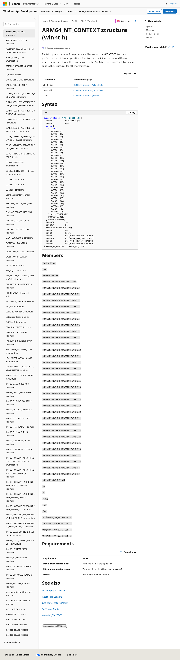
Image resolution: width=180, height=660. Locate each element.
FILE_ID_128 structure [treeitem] (16, 270)
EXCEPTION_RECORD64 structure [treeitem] (16, 258)
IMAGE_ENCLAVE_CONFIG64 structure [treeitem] (19, 411)
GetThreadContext (52, 596)
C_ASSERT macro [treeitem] (13, 74)
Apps (65, 21)
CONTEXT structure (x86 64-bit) (88, 85)
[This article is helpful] (169, 47)
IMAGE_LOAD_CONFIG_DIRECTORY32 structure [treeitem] (20, 533)
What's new (154, 11)
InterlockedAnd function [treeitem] (17, 635)
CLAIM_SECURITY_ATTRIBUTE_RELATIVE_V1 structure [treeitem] (20, 112)
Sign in (173, 3)
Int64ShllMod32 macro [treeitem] (16, 614)
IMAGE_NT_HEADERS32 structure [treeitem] (16, 551)
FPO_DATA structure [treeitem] (15, 306)
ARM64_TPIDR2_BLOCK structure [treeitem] (16, 42)
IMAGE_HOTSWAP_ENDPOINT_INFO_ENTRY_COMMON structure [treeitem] (20, 485)
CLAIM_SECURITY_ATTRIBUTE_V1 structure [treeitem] (20, 121)
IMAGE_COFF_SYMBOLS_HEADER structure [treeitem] (20, 377)
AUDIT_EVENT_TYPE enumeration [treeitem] (15, 59)
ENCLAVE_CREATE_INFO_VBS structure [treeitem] (19, 214)
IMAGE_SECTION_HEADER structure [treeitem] (18, 585)
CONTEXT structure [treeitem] (15, 179)
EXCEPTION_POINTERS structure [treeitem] (16, 245)
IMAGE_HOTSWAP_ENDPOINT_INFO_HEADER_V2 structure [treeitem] (20, 508)
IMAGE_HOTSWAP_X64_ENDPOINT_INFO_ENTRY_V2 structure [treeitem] (20, 525)
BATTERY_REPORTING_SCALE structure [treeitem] (19, 68)
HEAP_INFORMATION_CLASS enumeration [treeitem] (19, 360)
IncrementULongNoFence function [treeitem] (18, 602)
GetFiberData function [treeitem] (16, 322)
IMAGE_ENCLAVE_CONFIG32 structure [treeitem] (19, 403)
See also (150, 37)
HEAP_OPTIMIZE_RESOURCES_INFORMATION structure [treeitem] (20, 368)
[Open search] (166, 3)
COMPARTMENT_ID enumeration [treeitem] (14, 164)
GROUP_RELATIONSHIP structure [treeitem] (16, 334)
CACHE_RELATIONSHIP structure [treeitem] (16, 87)
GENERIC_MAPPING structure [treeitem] (19, 311)
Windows (55, 21)
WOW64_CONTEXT (52, 615)
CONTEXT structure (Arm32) (86, 95)
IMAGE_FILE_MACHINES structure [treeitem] (17, 434)
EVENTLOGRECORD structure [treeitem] (19, 237)
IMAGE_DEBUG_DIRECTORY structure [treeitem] (18, 394)
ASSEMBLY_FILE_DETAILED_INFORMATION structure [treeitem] (20, 50)
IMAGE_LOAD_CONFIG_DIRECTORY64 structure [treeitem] (20, 542)
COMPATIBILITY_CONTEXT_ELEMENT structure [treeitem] (20, 173)
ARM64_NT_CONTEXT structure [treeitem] (16, 33)
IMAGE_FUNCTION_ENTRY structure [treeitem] (18, 442)
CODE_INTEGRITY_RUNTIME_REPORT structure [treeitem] (20, 155)
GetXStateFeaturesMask (55, 602)
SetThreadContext (51, 609)
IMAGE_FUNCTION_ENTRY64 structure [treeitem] (19, 451)
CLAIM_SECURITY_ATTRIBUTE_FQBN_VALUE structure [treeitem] (20, 95)
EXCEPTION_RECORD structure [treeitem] (20, 251)
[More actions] (135, 21)
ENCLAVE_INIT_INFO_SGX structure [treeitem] (17, 222)
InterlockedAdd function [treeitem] (17, 629)
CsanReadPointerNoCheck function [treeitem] (18, 197)
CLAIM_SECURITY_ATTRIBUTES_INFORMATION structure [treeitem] (20, 130)
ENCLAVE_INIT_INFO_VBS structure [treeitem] (17, 231)
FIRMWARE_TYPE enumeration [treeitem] (20, 301)
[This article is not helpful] (173, 47)
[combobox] (19, 24)
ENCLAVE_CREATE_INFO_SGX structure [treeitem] (19, 205)
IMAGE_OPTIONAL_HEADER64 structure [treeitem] (19, 576)
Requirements (152, 33)
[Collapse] (34, 18)
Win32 (74, 21)
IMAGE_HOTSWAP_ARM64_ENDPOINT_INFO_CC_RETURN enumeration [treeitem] (20, 461)
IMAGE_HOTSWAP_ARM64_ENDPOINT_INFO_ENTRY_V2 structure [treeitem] (20, 473)
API (82, 21)
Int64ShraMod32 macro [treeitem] (17, 619)
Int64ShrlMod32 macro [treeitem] (16, 624)
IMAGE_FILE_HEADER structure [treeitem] (20, 426)
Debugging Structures (54, 590)
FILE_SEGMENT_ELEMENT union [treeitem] (17, 294)
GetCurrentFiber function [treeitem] (17, 317)
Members (150, 30)
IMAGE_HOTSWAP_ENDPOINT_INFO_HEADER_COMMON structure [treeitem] (20, 497)
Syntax (149, 26)
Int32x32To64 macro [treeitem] (15, 609)
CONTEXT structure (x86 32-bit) (88, 90)
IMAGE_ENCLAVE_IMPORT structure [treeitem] (18, 420)
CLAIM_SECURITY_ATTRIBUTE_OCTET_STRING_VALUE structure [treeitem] (20, 104)
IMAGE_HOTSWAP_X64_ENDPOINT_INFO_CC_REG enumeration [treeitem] (20, 516)
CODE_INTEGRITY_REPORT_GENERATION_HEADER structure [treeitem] (20, 138)
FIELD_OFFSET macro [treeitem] (15, 265)
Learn (45, 21)
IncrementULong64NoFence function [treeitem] (19, 594)
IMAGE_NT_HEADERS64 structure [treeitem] (16, 559)
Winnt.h (91, 21)
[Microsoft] (5, 4)
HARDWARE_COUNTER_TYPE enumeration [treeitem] (19, 351)
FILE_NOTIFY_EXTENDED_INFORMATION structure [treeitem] (20, 277)
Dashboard (170, 11)
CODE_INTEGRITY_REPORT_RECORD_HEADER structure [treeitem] (20, 147)
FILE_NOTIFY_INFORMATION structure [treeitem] (19, 286)
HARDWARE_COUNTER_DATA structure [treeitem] (19, 343)
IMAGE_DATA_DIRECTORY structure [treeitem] (17, 385)
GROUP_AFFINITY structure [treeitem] (18, 327)
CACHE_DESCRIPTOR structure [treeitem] (20, 79)
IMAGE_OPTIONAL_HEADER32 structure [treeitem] (19, 568)
